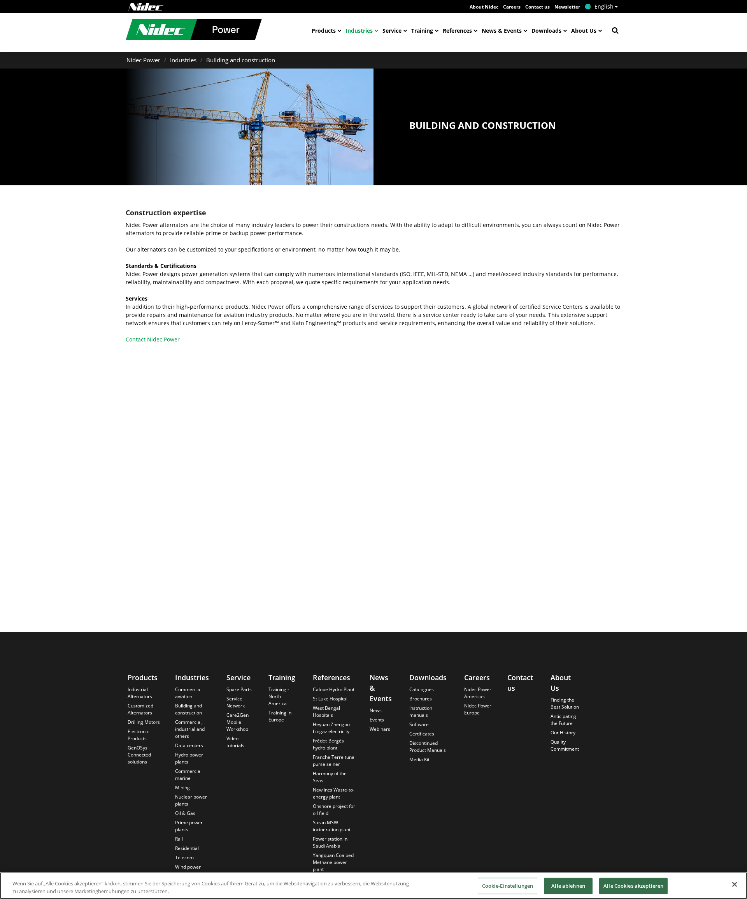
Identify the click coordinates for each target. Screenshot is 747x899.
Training (422, 30)
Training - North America (278, 696)
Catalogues (421, 689)
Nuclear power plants (191, 800)
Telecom (184, 857)
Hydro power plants (189, 758)
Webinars (380, 729)
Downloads (546, 30)
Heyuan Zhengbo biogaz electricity (331, 728)
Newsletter (567, 7)
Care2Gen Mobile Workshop (237, 722)
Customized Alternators (140, 709)
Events (377, 719)
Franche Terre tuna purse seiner (333, 760)
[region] (373, 885)
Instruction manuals (420, 711)
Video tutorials (235, 742)
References (457, 30)
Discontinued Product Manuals (427, 746)
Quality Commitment (565, 745)
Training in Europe (279, 716)
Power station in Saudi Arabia (330, 842)
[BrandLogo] (194, 30)
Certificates (421, 733)
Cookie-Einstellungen (507, 885)
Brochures (420, 698)
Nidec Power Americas (477, 693)
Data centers (189, 745)
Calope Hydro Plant (333, 689)
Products (324, 30)
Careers (512, 7)
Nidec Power (143, 60)
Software (419, 724)
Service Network (235, 702)
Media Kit (419, 759)
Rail (179, 839)
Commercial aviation (188, 693)
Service (392, 30)
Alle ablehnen (568, 885)
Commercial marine (188, 774)
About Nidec (484, 7)
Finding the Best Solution (565, 703)
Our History (563, 732)
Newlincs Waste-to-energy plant (333, 793)
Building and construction (240, 60)
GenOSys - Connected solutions (139, 754)
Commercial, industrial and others (190, 729)
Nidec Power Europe (477, 709)
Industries (359, 30)
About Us (583, 30)
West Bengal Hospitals (326, 711)
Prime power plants (189, 826)
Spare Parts (239, 689)
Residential (187, 848)
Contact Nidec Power (153, 339)
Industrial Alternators (140, 693)
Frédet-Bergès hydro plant (328, 744)
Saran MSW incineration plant (332, 826)
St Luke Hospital (330, 698)
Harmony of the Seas (330, 777)
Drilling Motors (144, 722)
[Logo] (145, 7)
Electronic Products (138, 735)
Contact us (537, 7)
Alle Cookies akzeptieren (633, 885)
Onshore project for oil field (334, 809)
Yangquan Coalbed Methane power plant (333, 862)
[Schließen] (734, 884)
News (376, 710)
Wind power (188, 867)
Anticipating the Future (563, 720)
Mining (182, 787)
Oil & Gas (185, 813)
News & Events (502, 30)
